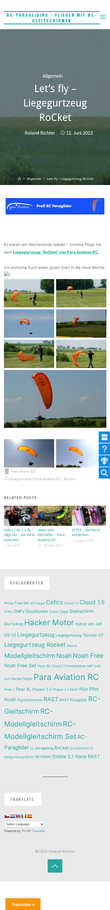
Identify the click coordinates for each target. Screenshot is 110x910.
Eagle (64, 612)
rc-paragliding (41, 748)
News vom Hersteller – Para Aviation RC (51, 535)
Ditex (8, 612)
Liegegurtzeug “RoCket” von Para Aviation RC (55, 252)
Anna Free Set (16, 603)
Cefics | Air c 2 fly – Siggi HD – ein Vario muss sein (19, 535)
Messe (72, 646)
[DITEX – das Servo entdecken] (89, 515)
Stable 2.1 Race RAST (76, 756)
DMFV (19, 611)
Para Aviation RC (47, 479)
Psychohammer (30, 700)
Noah (64, 655)
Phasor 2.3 (42, 689)
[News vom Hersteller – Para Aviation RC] (55, 515)
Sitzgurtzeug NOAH (19, 757)
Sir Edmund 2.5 (81, 748)
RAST (51, 699)
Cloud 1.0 (71, 603)
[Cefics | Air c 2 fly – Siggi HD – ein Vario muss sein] (21, 515)
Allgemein (53, 76)
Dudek (54, 612)
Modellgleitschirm (29, 655)
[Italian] (23, 816)
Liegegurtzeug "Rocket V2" (80, 635)
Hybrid (81, 624)
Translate (38, 831)
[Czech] (6, 816)
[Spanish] (29, 816)
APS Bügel (37, 603)
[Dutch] (12, 816)
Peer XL (23, 689)
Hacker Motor (49, 622)
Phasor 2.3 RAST (65, 690)
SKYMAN (43, 756)
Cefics (54, 602)
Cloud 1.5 (92, 602)
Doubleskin (37, 611)
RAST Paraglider (73, 700)
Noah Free (88, 655)
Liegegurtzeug (19, 479)
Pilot (83, 689)
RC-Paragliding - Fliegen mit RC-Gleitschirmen (51, 18)
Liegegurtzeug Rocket (35, 644)
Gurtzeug (13, 623)
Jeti (91, 624)
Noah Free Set (20, 665)
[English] (18, 816)
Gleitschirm (81, 611)
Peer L (9, 689)
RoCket (70, 479)
